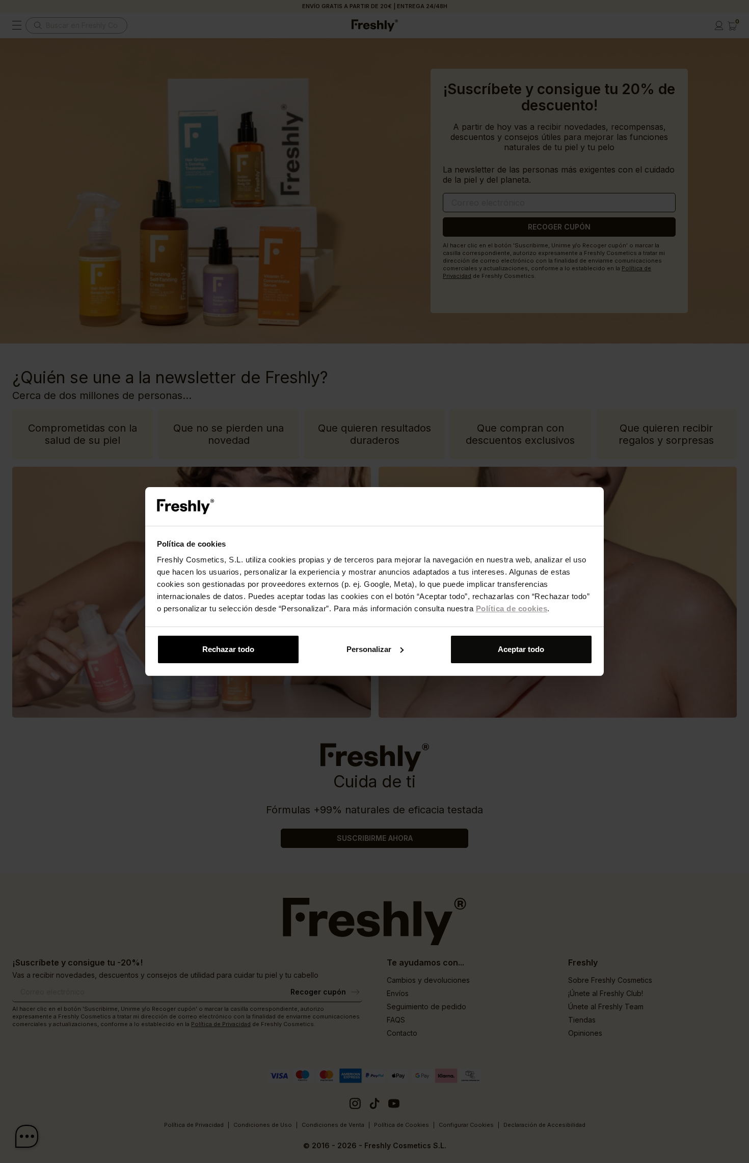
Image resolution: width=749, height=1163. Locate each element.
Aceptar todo (521, 649)
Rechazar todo (228, 649)
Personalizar (368, 649)
